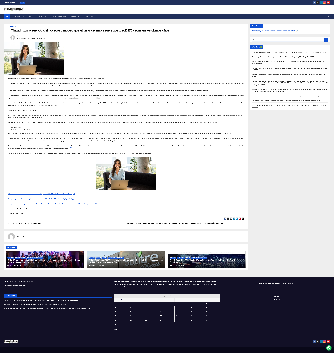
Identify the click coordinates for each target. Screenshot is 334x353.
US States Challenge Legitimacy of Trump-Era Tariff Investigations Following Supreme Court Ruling (285, 105)
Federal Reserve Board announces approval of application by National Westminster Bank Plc (283, 74)
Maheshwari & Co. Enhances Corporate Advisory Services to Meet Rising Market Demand (281, 96)
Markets (31, 16)
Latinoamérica (181, 257)
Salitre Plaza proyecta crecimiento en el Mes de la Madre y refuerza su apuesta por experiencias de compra (43, 261)
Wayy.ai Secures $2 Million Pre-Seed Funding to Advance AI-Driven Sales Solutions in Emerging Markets (287, 61)
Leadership (43, 16)
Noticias (23, 257)
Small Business (59, 16)
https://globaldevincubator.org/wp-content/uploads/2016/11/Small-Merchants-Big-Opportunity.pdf (42, 199)
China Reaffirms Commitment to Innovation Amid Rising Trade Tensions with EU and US (281, 52)
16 (206, 312)
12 (145, 312)
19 (145, 316)
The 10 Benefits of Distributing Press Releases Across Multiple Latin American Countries (204, 261)
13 (160, 312)
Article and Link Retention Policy (15, 285)
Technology (74, 16)
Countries (88, 16)
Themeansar (181, 350)
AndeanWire (14, 26)
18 (130, 316)
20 (161, 316)
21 (176, 316)
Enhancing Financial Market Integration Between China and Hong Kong (275, 57)
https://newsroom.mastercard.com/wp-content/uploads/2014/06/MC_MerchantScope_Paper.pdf (42, 194)
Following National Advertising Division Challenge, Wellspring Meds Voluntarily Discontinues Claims (285, 68)
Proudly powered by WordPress (158, 350)
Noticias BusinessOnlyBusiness (34, 257)
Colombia (17, 257)
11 (130, 312)
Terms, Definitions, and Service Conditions (18, 281)
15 (191, 312)
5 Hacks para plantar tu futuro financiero (25, 223)
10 (115, 312)
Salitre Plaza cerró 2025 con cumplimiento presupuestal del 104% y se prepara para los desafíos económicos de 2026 (126, 261)
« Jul (115, 329)
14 (176, 312)
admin (20, 36)
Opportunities (17, 16)
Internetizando (288, 283)
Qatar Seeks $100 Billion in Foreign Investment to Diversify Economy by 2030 (278, 100)
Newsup (174, 350)
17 (115, 316)
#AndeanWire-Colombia (37, 38)
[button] (328, 16)
